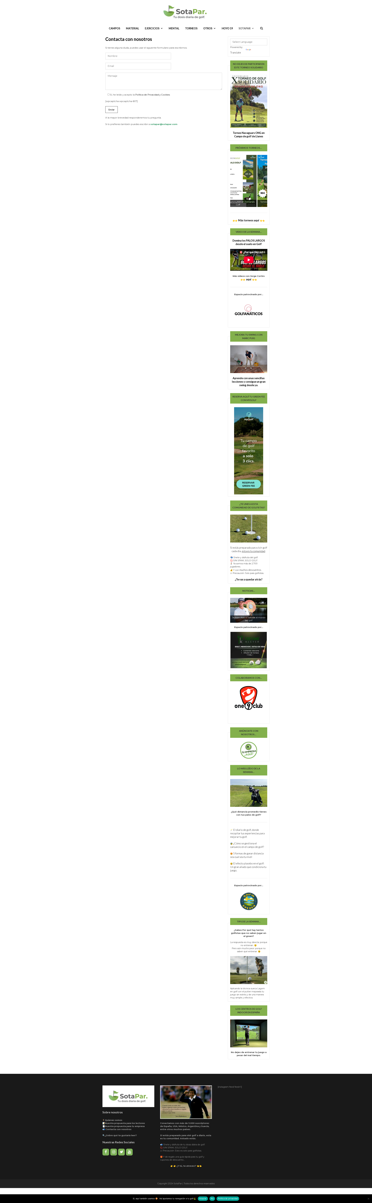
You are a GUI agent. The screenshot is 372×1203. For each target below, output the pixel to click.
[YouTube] (129, 1152)
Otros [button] (207, 28)
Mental (174, 28)
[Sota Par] (186, 11)
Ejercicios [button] (152, 28)
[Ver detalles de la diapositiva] (248, 181)
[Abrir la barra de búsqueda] (261, 28)
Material (132, 28)
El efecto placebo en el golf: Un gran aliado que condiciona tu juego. (248, 867)
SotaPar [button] (245, 28)
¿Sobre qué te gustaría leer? (121, 1135)
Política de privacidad (228, 1198)
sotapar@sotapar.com (163, 124)
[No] (368, 1198)
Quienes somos (113, 1120)
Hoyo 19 (227, 28)
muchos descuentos (250, 569)
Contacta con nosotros (118, 1129)
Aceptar (203, 1198)
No (212, 1198)
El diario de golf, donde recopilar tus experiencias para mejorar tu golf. (247, 833)
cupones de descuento (172, 1160)
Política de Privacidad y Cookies (152, 94)
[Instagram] (113, 1152)
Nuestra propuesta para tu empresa (125, 1126)
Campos (114, 28)
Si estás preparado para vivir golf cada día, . (248, 549)
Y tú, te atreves (186, 1166)
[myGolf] (248, 703)
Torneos (191, 28)
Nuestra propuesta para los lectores (125, 1123)
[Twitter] (121, 1152)
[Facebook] (105, 1152)
